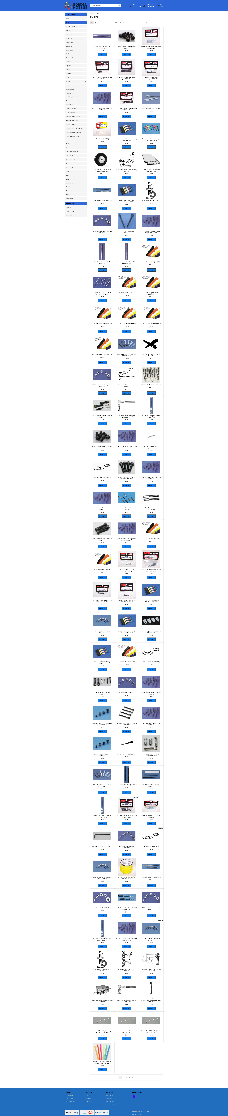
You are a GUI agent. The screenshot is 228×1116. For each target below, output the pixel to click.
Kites (67, 85)
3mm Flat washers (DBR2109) (151, 662)
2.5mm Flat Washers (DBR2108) (102, 477)
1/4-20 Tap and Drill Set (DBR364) (102, 200)
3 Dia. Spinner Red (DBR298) (102, 569)
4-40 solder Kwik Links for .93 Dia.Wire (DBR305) (151, 754)
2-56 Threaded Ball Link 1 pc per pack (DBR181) (126, 416)
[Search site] (119, 5)
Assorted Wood (70, 26)
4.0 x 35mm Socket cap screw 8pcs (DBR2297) (151, 816)
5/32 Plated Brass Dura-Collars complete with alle (102, 877)
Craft (67, 54)
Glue (67, 77)
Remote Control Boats (72, 120)
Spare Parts (69, 167)
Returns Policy (70, 211)
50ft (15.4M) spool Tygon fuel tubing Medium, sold (126, 877)
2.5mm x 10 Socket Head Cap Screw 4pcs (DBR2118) (126, 478)
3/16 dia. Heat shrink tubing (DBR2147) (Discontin (151, 601)
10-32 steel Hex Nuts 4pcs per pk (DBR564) (102, 232)
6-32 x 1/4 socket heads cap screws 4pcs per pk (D (126, 939)
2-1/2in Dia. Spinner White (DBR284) (151, 293)
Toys (67, 179)
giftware (68, 73)
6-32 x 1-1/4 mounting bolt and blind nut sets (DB (102, 939)
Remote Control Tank (72, 140)
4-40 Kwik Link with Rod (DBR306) (127, 754)
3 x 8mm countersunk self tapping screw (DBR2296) (151, 570)
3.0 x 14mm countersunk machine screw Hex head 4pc (102, 601)
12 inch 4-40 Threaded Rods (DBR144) (102, 262)
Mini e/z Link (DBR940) (102, 139)
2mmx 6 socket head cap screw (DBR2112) (127, 47)
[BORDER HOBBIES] (76, 5)
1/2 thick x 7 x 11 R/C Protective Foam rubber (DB (151, 170)
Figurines (68, 65)
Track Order (69, 1098)
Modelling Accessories (72, 97)
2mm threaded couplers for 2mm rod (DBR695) (151, 508)
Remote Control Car (72, 124)
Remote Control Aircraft (73, 116)
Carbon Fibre (69, 42)
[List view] (95, 22)
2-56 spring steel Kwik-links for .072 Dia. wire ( (151, 355)
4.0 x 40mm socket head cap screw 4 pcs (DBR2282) (126, 108)
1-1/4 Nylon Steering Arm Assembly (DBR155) (126, 170)
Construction (69, 50)
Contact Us (69, 215)
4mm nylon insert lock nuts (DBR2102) (126, 847)
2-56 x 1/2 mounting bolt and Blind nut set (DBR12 (151, 416)
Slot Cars (68, 163)
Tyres (67, 195)
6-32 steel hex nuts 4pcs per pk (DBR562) (151, 908)
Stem (67, 171)
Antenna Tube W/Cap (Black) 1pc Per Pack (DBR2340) (102, 1031)
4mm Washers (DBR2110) (151, 846)
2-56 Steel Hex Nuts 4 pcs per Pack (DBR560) (102, 385)
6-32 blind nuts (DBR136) (102, 908)
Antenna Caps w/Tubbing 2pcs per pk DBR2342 (151, 1000)
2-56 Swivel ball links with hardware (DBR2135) (102, 416)
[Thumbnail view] (92, 22)
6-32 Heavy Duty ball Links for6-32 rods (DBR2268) (127, 908)
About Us (68, 207)
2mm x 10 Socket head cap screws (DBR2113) (102, 539)
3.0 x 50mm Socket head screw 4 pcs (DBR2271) (126, 78)
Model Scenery (70, 93)
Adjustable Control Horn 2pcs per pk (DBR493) (151, 970)
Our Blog (88, 1098)
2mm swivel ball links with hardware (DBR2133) (126, 508)
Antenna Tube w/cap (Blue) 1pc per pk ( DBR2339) (126, 1031)
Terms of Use (109, 1096)
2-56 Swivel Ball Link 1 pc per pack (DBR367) (127, 385)
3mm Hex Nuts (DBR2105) (126, 692)
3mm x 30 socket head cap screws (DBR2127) (127, 724)
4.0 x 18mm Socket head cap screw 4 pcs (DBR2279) (126, 816)
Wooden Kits (69, 198)
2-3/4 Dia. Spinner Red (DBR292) (151, 323)
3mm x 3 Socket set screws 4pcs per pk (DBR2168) (102, 724)
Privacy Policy (109, 1098)
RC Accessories (70, 112)
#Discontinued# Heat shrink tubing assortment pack (127, 139)
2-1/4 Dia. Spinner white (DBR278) (127, 323)
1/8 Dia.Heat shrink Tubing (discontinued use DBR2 (126, 201)
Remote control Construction (74, 128)
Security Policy (109, 1104)
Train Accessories (71, 183)
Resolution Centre (71, 1101)
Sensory (68, 148)
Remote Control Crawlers (73, 132)
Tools (67, 175)
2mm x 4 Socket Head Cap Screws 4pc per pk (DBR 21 (127, 539)
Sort (142, 23)
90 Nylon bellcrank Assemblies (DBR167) (126, 970)
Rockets (68, 144)
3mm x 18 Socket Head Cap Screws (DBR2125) (151, 693)
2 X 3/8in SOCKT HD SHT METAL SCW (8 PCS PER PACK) (102, 293)
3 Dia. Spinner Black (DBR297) (151, 539)
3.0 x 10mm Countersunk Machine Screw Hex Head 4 (102, 78)
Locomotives (70, 89)
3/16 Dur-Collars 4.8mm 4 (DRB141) (102, 631)
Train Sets (69, 187)
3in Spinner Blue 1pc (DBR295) (126, 662)
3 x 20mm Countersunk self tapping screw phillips (151, 47)
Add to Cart (102, 55)
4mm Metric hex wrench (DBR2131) (102, 846)
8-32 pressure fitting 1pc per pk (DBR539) (102, 970)
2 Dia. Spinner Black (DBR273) (151, 262)
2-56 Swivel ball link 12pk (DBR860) (151, 385)
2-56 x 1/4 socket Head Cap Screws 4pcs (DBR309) (102, 447)
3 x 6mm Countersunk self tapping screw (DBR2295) (127, 570)
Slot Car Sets (69, 155)
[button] (135, 5)
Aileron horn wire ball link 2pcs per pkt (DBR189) (126, 1000)
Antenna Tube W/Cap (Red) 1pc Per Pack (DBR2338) (151, 1031)
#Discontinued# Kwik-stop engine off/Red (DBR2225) (151, 139)
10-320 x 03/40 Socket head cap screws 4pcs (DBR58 (151, 232)
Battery (68, 30)
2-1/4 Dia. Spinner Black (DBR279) (102, 323)
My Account (69, 1096)
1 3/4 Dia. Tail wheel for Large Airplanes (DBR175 (102, 170)
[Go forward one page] (132, 1077)
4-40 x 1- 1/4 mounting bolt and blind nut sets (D (102, 816)
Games (68, 69)
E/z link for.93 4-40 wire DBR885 (151, 108)
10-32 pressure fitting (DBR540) (151, 200)
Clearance (69, 46)
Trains (68, 191)
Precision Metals (71, 109)
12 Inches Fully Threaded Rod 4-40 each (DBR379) (127, 262)
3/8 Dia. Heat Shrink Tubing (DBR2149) (102, 662)
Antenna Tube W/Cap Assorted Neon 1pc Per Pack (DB (102, 1062)
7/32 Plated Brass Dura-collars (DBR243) (151, 939)
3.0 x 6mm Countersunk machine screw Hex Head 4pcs (126, 601)
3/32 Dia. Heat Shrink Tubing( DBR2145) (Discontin (126, 631)
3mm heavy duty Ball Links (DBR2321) (102, 693)
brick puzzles (69, 38)
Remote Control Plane (72, 136)
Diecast (68, 62)
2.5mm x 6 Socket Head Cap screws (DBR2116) (151, 478)
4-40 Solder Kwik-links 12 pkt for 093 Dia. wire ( (102, 785)
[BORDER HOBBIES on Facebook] (134, 1096)
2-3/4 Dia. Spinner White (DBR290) (102, 354)
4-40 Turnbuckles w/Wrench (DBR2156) (151, 785)
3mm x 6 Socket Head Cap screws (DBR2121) (102, 108)
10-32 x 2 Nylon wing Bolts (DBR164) (126, 232)
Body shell (69, 34)
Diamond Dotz (70, 58)
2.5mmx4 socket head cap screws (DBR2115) (102, 508)
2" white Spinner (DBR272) (126, 293)
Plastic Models (70, 105)
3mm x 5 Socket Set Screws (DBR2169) (102, 754)
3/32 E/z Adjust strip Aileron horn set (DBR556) (151, 631)
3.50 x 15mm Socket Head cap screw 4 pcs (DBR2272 (151, 78)
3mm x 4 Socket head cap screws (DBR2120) (151, 724)
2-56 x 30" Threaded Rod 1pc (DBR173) (151, 447)
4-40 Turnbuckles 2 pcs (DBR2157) (127, 785)
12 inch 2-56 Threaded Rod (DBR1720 (102, 47)
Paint (67, 101)
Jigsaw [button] (68, 81)
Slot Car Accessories (72, 152)
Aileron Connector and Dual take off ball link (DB (102, 1000)
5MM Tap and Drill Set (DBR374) (151, 877)
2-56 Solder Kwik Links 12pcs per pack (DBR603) (126, 355)
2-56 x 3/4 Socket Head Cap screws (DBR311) (126, 447)
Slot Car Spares (70, 159)
